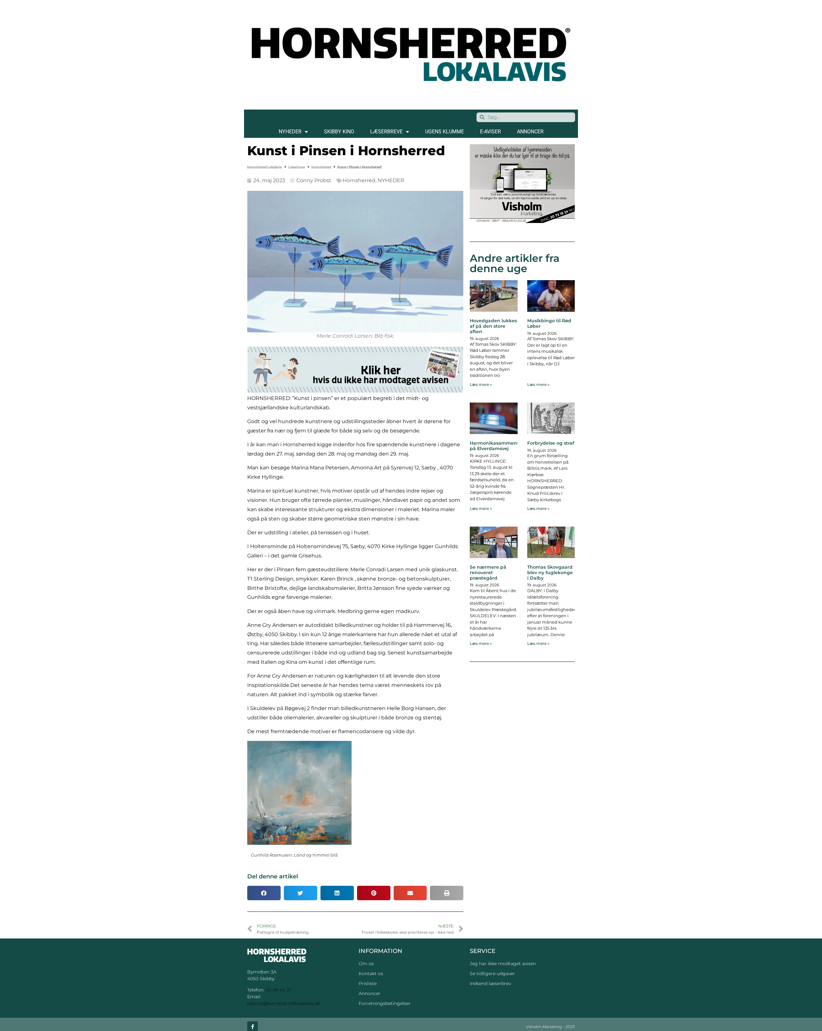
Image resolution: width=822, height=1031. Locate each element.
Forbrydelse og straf (550, 443)
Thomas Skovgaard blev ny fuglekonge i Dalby (550, 572)
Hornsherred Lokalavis (264, 167)
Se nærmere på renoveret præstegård (488, 572)
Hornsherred (321, 167)
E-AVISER (490, 132)
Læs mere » (481, 384)
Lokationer (296, 167)
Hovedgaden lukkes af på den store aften (493, 326)
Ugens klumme (444, 132)
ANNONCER (530, 132)
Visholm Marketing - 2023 (550, 1026)
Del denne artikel (272, 876)
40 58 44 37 (279, 990)
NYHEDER (290, 132)
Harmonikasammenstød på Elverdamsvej (498, 445)
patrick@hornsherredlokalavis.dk (283, 1003)
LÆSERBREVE (386, 132)
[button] (264, 893)
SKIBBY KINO (339, 132)
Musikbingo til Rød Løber (549, 323)
